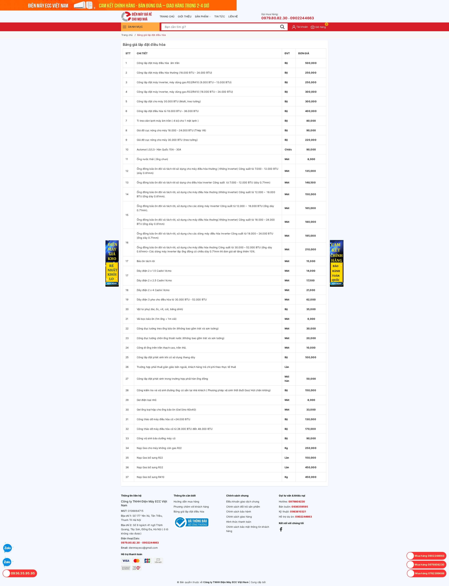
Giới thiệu (184, 16)
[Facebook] (281, 529)
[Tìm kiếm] (282, 26)
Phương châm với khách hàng (191, 506)
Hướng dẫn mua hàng (186, 501)
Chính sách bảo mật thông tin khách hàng (247, 528)
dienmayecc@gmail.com (143, 547)
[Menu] (124, 26)
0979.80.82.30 (274, 16)
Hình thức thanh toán (238, 521)
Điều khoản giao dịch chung (242, 501)
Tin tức (219, 16)
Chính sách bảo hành (238, 511)
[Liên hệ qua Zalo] (7, 562)
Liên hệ (233, 16)
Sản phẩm (202, 16)
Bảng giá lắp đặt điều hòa (189, 511)
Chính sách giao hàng (239, 516)
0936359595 (299, 506)
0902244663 (302, 18)
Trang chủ (167, 16)
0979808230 (297, 501)
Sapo (269, 582)
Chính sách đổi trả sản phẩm (243, 506)
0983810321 (298, 511)
